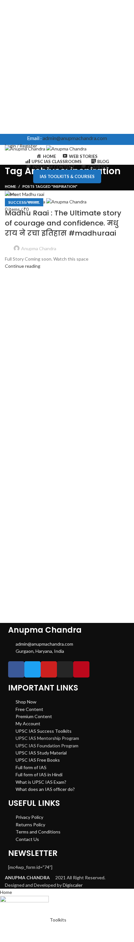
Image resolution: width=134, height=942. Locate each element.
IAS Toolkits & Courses (67, 176)
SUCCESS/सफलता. (24, 202)
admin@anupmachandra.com (75, 138)
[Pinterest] (81, 669)
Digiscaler (73, 885)
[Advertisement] (67, 67)
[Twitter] (32, 669)
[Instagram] (65, 669)
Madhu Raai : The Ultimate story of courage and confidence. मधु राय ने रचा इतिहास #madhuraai (63, 223)
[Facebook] (16, 669)
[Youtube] (49, 669)
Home (10, 186)
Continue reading (22, 266)
